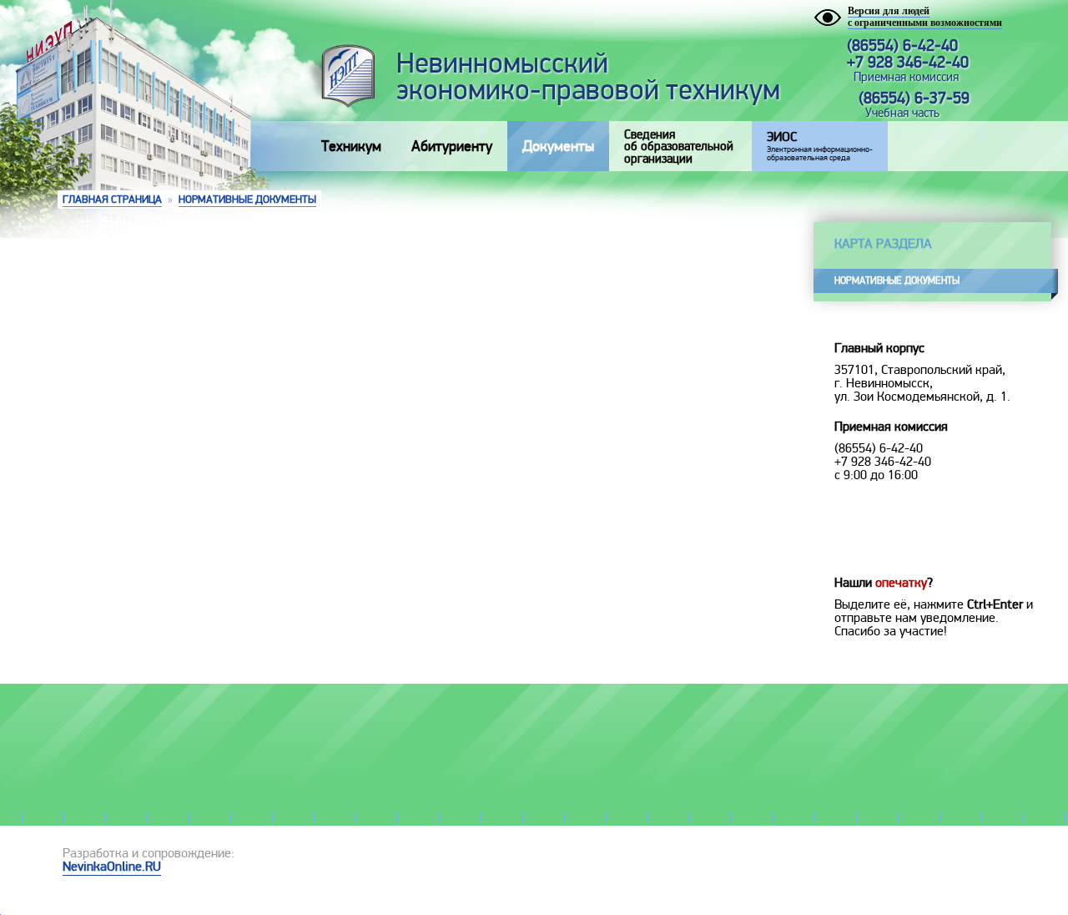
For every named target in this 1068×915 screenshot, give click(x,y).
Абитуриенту (451, 146)
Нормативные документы (247, 199)
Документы (558, 146)
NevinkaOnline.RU (112, 866)
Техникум (351, 146)
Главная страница (112, 199)
